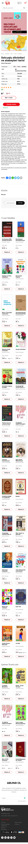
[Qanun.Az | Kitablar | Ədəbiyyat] (7, 3)
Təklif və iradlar (5, 819)
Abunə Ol (5, 107)
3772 (18, 84)
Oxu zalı (3, 822)
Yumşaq (19, 76)
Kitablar (7, 53)
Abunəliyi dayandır (22, 801)
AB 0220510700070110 (20, 70)
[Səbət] (25, 3)
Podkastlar (4, 829)
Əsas (2, 53)
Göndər (20, 203)
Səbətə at (7, 252)
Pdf (12, 53)
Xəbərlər (17, 824)
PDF (8, 98)
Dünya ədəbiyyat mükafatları (5, 825)
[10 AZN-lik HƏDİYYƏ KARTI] (21, 413)
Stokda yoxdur (11, 104)
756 (18, 78)
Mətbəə (3, 827)
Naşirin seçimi (18, 822)
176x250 (19, 73)
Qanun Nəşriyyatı (6, 63)
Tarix (15, 53)
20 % (18, 81)
